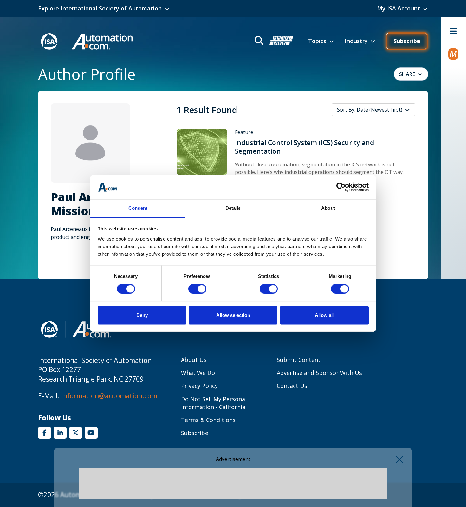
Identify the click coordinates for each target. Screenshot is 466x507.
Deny (142, 315)
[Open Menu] (453, 31)
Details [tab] (233, 208)
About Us (194, 359)
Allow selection (233, 315)
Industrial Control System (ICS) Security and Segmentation (304, 147)
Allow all (324, 315)
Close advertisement (399, 459)
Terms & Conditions (208, 420)
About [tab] (328, 208)
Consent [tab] (137, 208)
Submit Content (298, 359)
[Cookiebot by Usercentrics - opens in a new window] (341, 187)
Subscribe (406, 41)
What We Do (198, 372)
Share (407, 74)
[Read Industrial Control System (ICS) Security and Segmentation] (202, 151)
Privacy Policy (199, 385)
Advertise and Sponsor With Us (319, 372)
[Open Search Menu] (273, 41)
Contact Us (292, 385)
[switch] (197, 289)
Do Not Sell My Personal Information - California (214, 403)
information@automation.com (109, 395)
